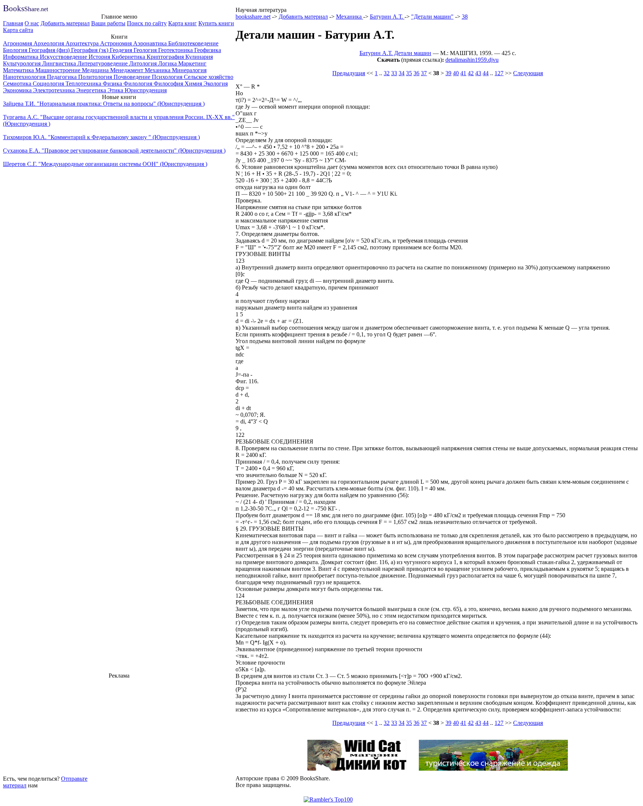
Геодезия (122, 50)
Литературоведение (103, 63)
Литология (143, 63)
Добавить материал (65, 23)
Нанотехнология (25, 77)
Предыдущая (348, 73)
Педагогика (62, 77)
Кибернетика (129, 57)
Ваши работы (108, 23)
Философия (169, 83)
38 (465, 16)
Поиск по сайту (147, 23)
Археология (49, 43)
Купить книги (216, 23)
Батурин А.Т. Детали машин (395, 53)
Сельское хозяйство (208, 77)
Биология (16, 50)
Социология (49, 83)
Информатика (21, 57)
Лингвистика (59, 63)
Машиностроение (58, 70)
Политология (95, 77)
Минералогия (189, 70)
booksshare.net (253, 16)
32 (387, 73)
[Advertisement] (119, 726)
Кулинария (199, 57)
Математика (19, 70)
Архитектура (82, 43)
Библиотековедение (193, 43)
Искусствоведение (64, 57)
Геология (146, 50)
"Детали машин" (432, 16)
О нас (32, 23)
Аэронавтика (150, 43)
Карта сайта (18, 30)
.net (25, 9)
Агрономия (18, 43)
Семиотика (18, 83)
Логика (168, 63)
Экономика (18, 90)
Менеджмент (127, 70)
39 (448, 73)
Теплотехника (84, 83)
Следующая (528, 73)
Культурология (22, 63)
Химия (194, 83)
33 (394, 73)
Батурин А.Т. (387, 16)
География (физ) (50, 50)
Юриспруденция (146, 90)
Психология (168, 77)
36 (416, 73)
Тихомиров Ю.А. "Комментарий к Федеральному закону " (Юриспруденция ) (101, 137)
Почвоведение (132, 77)
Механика (158, 70)
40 (456, 73)
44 (486, 73)
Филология (139, 83)
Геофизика (207, 50)
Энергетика (92, 90)
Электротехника (54, 90)
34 (401, 73)
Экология (216, 83)
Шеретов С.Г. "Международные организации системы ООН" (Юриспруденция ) (105, 164)
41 (463, 73)
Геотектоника (176, 50)
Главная (13, 23)
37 (424, 73)
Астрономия (116, 43)
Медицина (96, 70)
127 (499, 73)
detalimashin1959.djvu (472, 60)
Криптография (166, 57)
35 (409, 73)
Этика (116, 90)
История (100, 57)
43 (478, 73)
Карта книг (182, 23)
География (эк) (90, 50)
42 (471, 73)
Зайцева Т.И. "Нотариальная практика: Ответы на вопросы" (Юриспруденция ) (104, 103)
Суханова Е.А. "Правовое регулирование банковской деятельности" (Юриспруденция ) (114, 150)
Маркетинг (192, 63)
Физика (113, 83)
